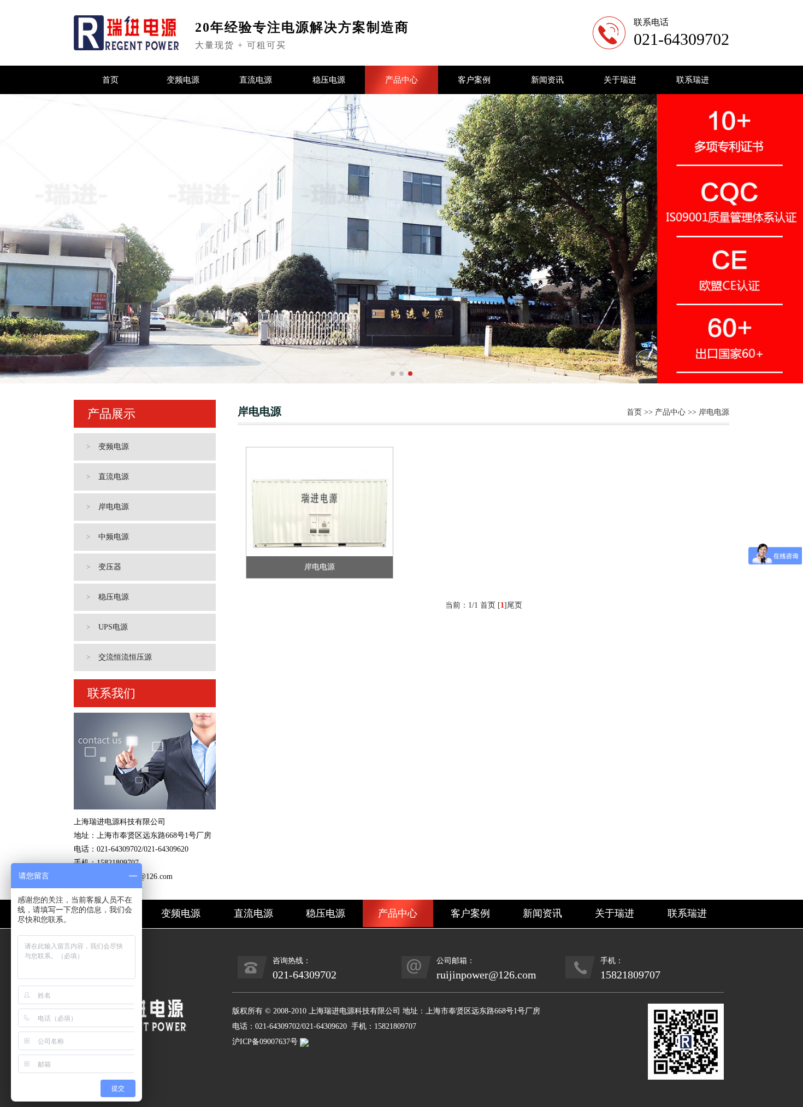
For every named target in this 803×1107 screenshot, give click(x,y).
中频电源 (107, 537)
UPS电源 (107, 627)
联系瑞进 (692, 79)
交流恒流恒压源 (119, 657)
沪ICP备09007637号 (265, 1042)
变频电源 (183, 79)
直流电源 (255, 79)
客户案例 (474, 79)
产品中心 (401, 79)
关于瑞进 (620, 79)
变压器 (104, 567)
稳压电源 (328, 79)
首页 (110, 79)
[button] (393, 373)
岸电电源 (107, 507)
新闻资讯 (547, 79)
